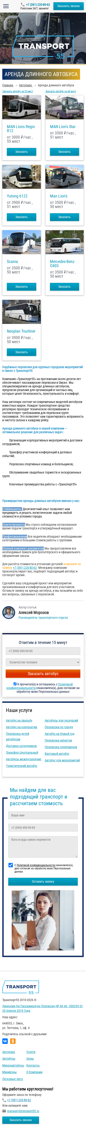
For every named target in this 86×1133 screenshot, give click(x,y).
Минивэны (9, 1072)
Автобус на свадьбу (19, 720)
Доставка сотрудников (21, 746)
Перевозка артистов (58, 740)
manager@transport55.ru (23, 1111)
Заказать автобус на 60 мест (60, 91)
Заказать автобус (43, 673)
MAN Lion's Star (62, 127)
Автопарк (8, 1052)
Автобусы (8, 1058)
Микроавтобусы (13, 1065)
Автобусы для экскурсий (61, 720)
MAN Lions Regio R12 (21, 129)
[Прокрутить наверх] (15, 1122)
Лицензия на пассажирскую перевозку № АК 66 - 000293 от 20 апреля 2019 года (42, 1008)
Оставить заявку (43, 881)
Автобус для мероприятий (62, 760)
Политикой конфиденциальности (36, 865)
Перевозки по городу (59, 727)
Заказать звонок (68, 6)
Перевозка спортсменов (61, 747)
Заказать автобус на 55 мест (17, 91)
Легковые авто (12, 1079)
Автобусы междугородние (23, 759)
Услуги (30, 1052)
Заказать (21, 151)
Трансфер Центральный (22, 752)
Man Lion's (58, 196)
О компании (34, 1072)
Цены (30, 1058)
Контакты (33, 1065)
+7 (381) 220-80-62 (38, 4)
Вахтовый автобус (57, 753)
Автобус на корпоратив (21, 727)
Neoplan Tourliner (21, 331)
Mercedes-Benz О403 (62, 264)
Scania (12, 262)
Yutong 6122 (17, 196)
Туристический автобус (21, 766)
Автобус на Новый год (60, 734)
